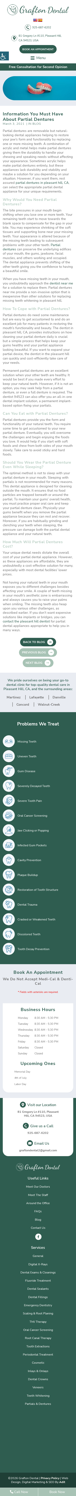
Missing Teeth (27, 742)
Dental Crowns (38, 1379)
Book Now (57, 1492)
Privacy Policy (50, 1478)
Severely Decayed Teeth (34, 786)
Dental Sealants (38, 1289)
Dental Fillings (38, 1297)
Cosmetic (38, 1363)
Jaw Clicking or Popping (33, 831)
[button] (4, 56)
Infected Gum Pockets (32, 845)
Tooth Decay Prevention (33, 949)
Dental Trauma (27, 905)
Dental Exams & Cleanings (38, 1272)
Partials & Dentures (38, 1404)
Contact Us (38, 1228)
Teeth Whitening (38, 1396)
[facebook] (38, 1237)
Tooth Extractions (38, 1346)
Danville (59, 697)
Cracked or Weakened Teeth (36, 919)
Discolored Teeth (29, 934)
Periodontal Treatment (38, 1355)
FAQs (38, 1211)
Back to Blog (34, 642)
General (38, 1256)
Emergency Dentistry (38, 1305)
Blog (38, 1220)
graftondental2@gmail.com (38, 1150)
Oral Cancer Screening (32, 816)
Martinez (14, 697)
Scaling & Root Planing (38, 1313)
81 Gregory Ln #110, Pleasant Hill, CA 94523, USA (40, 38)
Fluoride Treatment (38, 1281)
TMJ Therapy (38, 1322)
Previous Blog (34, 652)
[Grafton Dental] (38, 9)
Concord (22, 704)
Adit (62, 1482)
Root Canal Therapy (38, 1338)
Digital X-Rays (38, 1264)
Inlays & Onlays (38, 1371)
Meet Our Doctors (38, 1187)
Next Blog (34, 663)
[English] (35, 20)
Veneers (38, 1387)
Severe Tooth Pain (30, 801)
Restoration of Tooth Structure (38, 890)
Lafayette (36, 697)
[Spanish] (40, 20)
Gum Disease (26, 771)
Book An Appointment (38, 49)
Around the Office (38, 1203)
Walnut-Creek (49, 704)
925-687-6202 (41, 27)
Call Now (20, 1492)
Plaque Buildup (28, 875)
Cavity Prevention (29, 860)
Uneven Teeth (27, 756)
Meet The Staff (38, 1195)
